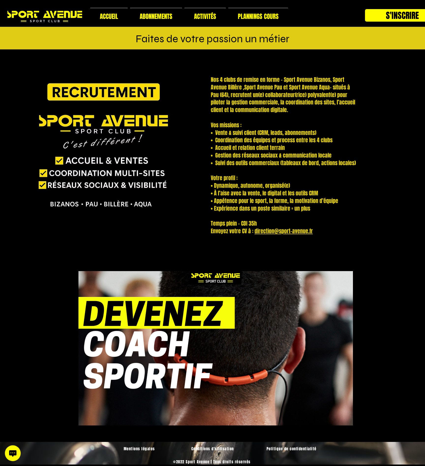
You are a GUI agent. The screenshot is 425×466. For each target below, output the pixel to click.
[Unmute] (40, 419)
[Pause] (31, 419)
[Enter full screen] (400, 419)
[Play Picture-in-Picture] (391, 419)
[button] (205, 14)
